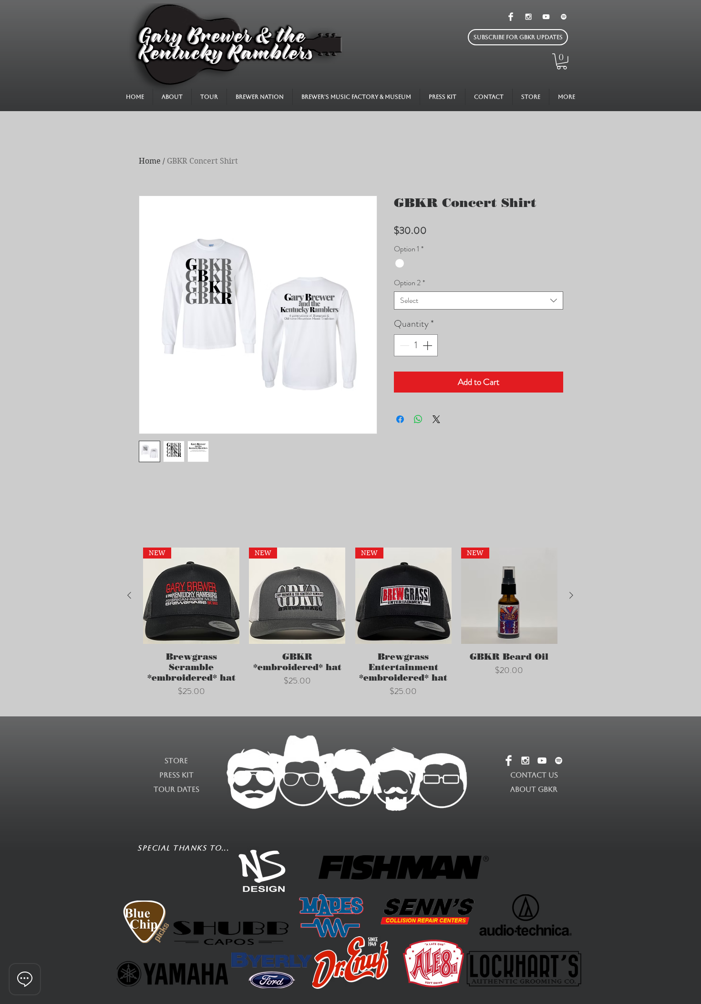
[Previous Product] (129, 595)
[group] (350, 628)
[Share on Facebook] (400, 419)
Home (150, 161)
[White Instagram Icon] (528, 16)
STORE (176, 760)
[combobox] (478, 300)
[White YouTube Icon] (546, 16)
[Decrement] (403, 345)
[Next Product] (571, 595)
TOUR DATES (176, 789)
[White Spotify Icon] (563, 16)
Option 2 (409, 283)
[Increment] (428, 345)
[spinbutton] (416, 345)
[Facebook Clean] (510, 16)
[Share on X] (436, 419)
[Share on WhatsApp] (418, 419)
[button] (518, 37)
